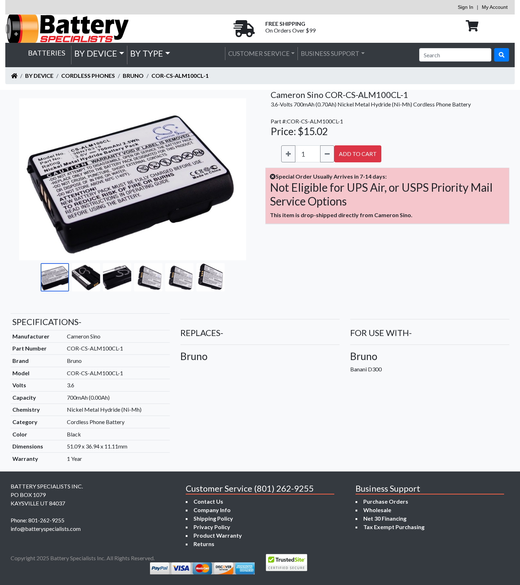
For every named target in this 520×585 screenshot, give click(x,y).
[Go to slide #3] (117, 277)
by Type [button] (146, 53)
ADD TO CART (358, 153)
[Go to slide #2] (86, 277)
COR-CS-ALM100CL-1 (180, 75)
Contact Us (208, 501)
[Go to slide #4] (148, 277)
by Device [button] (95, 53)
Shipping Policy (213, 518)
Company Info (212, 509)
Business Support (330, 53)
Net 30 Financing (384, 518)
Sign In (465, 7)
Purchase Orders (385, 501)
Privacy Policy (211, 526)
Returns (203, 543)
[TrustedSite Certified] (286, 562)
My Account (495, 7)
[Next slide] (236, 179)
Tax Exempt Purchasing (393, 526)
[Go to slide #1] (55, 277)
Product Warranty (217, 535)
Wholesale (377, 509)
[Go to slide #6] (210, 277)
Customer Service (259, 53)
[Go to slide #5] (179, 277)
